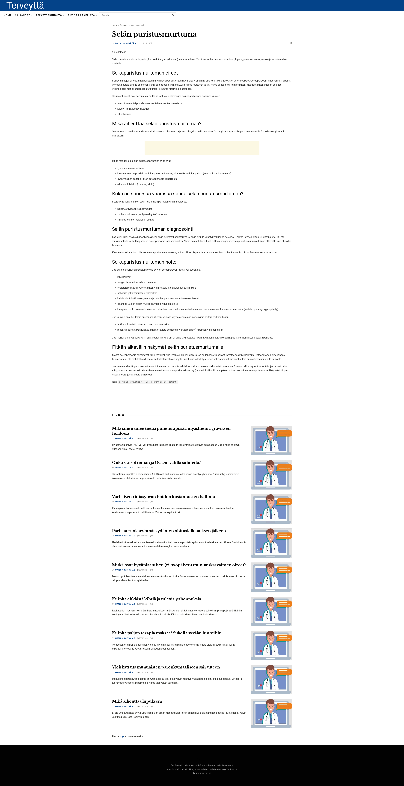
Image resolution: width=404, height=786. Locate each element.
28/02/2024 (143, 672)
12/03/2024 (143, 536)
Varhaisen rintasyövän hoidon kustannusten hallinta (163, 496)
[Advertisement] (202, 148)
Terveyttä (25, 5)
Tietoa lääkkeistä (81, 15)
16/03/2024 (143, 502)
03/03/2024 (143, 604)
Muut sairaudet (137, 25)
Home (8, 15)
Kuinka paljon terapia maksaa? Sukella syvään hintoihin (167, 633)
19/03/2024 (143, 468)
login (122, 736)
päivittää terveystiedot (130, 382)
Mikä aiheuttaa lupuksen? (137, 701)
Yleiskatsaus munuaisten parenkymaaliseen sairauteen (166, 667)
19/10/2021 (146, 43)
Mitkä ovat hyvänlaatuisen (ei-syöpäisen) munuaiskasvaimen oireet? (179, 565)
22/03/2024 (143, 438)
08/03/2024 (143, 570)
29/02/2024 (143, 638)
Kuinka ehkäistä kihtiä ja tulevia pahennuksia (156, 599)
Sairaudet (22, 15)
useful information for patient (161, 382)
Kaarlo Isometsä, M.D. (125, 43)
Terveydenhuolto (49, 15)
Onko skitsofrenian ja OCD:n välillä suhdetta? (156, 462)
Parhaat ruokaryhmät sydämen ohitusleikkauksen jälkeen (169, 531)
